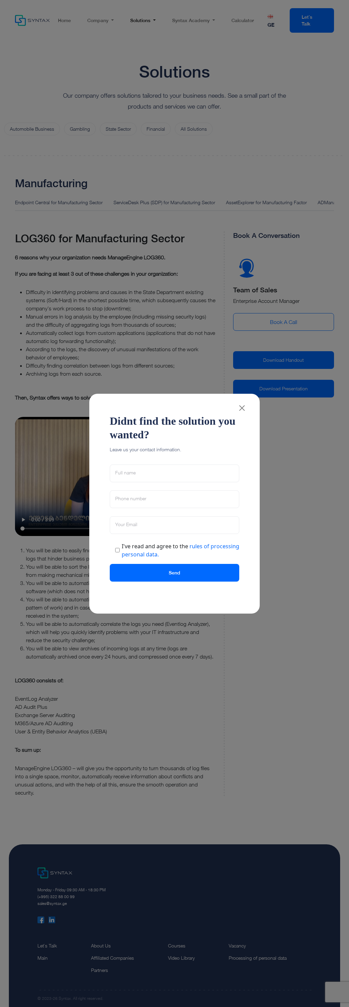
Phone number (130, 498)
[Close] (242, 408)
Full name (125, 472)
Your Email (126, 524)
